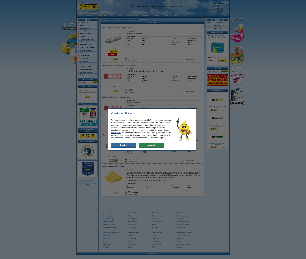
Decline (123, 145)
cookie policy (116, 133)
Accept (151, 145)
